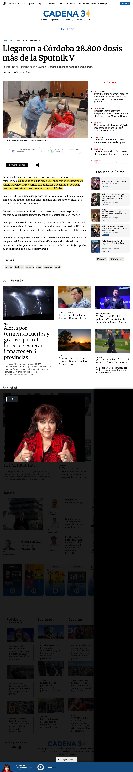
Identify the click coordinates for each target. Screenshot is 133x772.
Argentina (54, 20)
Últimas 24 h (71, 3)
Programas (41, 3)
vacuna (8, 267)
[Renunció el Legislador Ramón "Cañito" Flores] (74, 297)
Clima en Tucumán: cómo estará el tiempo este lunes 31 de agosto (111, 152)
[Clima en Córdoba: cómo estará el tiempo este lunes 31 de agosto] (74, 340)
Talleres (99, 357)
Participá (125, 3)
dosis (38, 267)
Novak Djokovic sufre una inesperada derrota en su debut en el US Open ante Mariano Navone (111, 113)
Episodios (105, 186)
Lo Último (43, 20)
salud (57, 267)
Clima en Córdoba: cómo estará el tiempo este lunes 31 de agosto (74, 361)
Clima (93, 3)
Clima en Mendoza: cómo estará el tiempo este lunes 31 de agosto (111, 164)
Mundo (91, 20)
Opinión (31, 3)
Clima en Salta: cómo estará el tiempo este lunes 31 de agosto (109, 141)
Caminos (21, 3)
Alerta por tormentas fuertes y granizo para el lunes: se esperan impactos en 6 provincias (26, 342)
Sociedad (8, 40)
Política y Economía (66, 312)
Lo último (110, 83)
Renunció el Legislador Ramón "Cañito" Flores (72, 316)
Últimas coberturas (56, 3)
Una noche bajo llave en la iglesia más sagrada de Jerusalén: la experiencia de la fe (111, 128)
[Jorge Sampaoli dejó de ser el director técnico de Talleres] (112, 341)
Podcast (101, 259)
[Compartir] (37, 165)
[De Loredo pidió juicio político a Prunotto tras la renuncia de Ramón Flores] (112, 298)
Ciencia (102, 91)
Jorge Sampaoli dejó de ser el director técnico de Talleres (112, 361)
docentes (48, 267)
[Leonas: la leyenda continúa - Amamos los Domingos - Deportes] (95, 184)
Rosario (79, 20)
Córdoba (66, 20)
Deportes (12, 3)
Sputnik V (19, 267)
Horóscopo (102, 3)
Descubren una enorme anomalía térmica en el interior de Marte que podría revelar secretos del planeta (111, 98)
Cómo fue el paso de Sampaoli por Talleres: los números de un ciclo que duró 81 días (111, 370)
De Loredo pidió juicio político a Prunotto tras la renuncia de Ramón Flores (111, 319)
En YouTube (84, 3)
